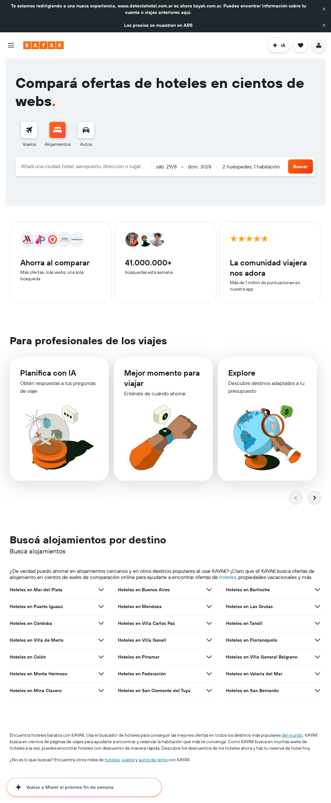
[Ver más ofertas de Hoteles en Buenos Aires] (209, 590)
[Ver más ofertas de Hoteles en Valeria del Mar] (317, 674)
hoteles (227, 577)
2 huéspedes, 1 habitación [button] (251, 166)
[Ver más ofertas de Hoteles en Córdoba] (101, 623)
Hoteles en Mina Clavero (36, 690)
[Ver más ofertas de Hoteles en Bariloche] (317, 590)
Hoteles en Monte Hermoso (38, 674)
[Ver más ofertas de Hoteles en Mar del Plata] (101, 590)
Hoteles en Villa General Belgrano (261, 657)
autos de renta (153, 760)
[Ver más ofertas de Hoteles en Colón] (101, 657)
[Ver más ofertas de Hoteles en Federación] (209, 674)
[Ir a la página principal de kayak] (43, 45)
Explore (241, 373)
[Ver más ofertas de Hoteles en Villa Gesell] (209, 640)
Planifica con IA (48, 373)
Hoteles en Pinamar (138, 657)
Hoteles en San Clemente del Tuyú (154, 690)
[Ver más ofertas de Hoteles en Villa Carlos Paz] (209, 623)
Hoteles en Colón (28, 657)
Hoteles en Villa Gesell (142, 640)
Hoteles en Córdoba (31, 623)
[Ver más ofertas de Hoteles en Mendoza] (209, 606)
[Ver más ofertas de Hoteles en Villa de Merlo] (101, 640)
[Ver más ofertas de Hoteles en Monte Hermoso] (101, 674)
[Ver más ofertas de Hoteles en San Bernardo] (317, 690)
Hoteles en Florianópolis (251, 640)
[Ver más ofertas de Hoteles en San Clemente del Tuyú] (209, 690)
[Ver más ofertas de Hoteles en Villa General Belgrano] (317, 657)
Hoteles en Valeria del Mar (254, 674)
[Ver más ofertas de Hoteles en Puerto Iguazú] (101, 606)
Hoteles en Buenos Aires (144, 590)
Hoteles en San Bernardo (252, 690)
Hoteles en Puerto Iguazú (36, 606)
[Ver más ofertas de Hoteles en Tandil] (317, 623)
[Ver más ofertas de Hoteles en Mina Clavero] (101, 690)
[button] (324, 9)
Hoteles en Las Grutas (249, 606)
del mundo (292, 735)
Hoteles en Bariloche (248, 590)
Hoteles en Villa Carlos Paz (146, 623)
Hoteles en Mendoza (140, 606)
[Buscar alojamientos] (57, 130)
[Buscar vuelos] (29, 130)
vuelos (128, 760)
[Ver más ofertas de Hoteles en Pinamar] (209, 657)
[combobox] (83, 166)
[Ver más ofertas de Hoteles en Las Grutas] (317, 606)
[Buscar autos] (86, 130)
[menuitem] (29, 134)
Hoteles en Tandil (244, 623)
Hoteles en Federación (142, 674)
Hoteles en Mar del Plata (36, 590)
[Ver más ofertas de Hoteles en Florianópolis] (317, 640)
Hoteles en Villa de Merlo (36, 640)
